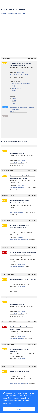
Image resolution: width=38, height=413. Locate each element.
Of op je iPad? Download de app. (18, 111)
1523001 (14, 98)
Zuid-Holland (13, 75)
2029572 (14, 90)
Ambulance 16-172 (16, 88)
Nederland (3, 13)
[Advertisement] (19, 35)
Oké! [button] (19, 409)
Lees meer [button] (7, 403)
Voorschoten (21, 13)
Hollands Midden (12, 13)
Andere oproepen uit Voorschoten (14, 141)
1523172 (14, 100)
